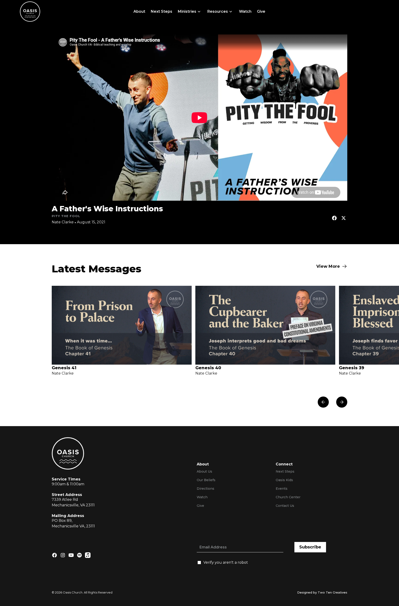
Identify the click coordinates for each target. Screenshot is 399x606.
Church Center (288, 497)
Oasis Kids (284, 480)
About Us (204, 471)
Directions (205, 488)
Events (281, 488)
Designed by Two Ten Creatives (322, 592)
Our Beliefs (206, 480)
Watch (245, 11)
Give (261, 11)
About (139, 11)
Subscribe (310, 547)
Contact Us (285, 506)
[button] (190, 11)
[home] (30, 11)
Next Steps (161, 11)
